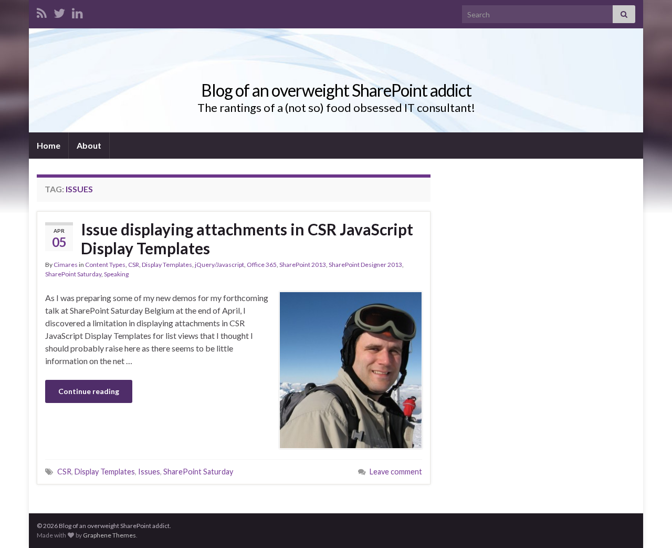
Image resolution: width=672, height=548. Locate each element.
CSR (133, 264)
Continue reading (88, 391)
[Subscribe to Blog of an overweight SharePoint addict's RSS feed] (42, 11)
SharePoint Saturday (73, 274)
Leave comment (396, 471)
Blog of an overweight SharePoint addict (336, 90)
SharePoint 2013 (302, 264)
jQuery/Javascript (219, 264)
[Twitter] (59, 11)
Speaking (116, 274)
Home (48, 145)
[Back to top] (648, 524)
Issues (149, 471)
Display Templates (167, 264)
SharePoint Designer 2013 (365, 264)
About (89, 145)
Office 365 (262, 264)
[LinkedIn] (77, 11)
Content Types (105, 264)
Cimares (66, 264)
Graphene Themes (109, 535)
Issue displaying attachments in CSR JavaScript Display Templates (247, 238)
